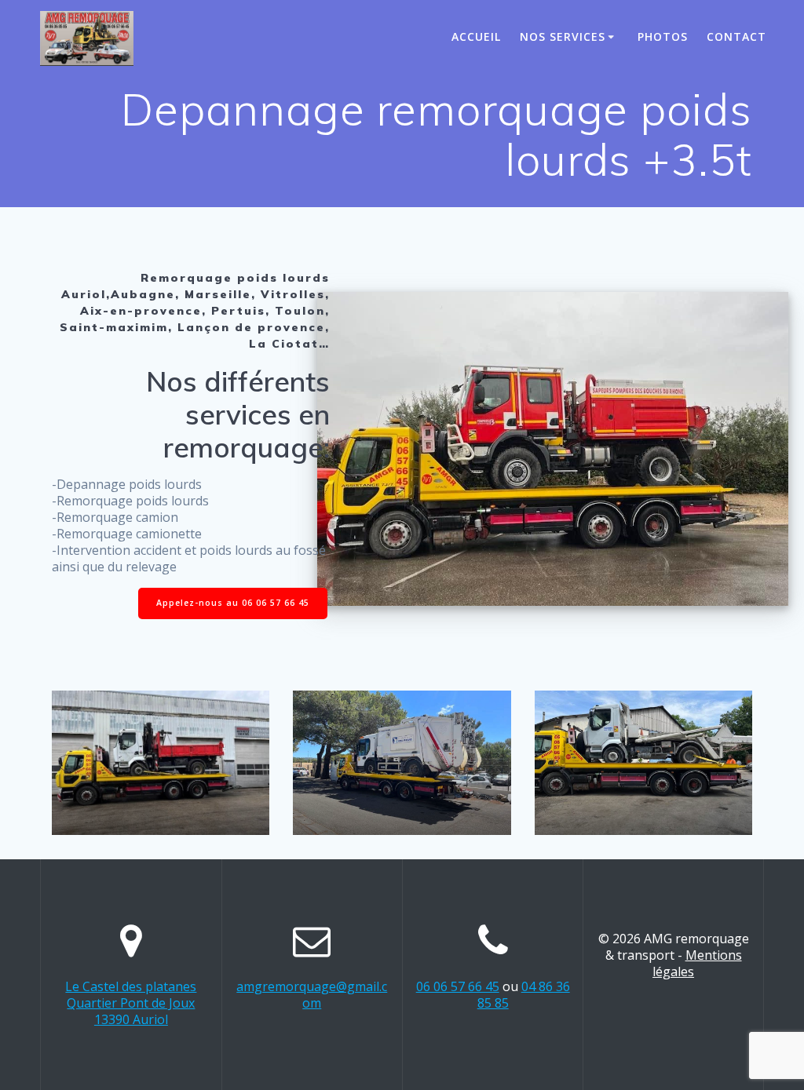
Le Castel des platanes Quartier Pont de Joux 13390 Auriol (130, 1003)
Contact (736, 36)
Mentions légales (697, 963)
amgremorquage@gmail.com (311, 995)
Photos (663, 36)
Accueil (476, 36)
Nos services (562, 36)
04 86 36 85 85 (523, 995)
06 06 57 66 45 (457, 986)
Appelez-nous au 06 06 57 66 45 (232, 602)
